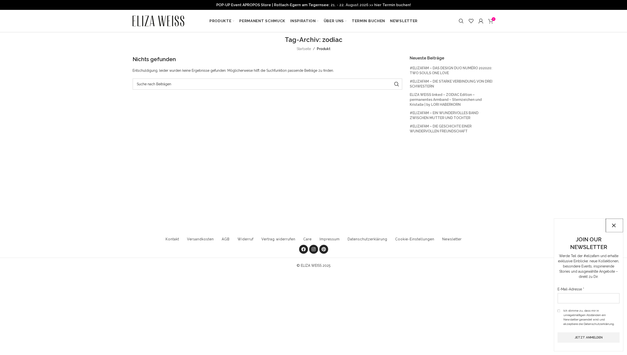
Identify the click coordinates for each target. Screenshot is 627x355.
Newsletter (452, 239)
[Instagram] (313, 249)
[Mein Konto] (481, 21)
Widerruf (245, 239)
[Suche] (461, 21)
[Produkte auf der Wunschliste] (471, 21)
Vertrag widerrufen (278, 239)
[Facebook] (303, 249)
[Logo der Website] (158, 21)
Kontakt (172, 239)
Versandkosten (200, 239)
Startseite (304, 49)
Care (307, 239)
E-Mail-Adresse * (571, 289)
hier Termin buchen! (392, 5)
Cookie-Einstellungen (414, 239)
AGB (226, 239)
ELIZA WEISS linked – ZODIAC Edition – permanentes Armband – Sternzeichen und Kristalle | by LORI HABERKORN (446, 99)
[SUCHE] (396, 84)
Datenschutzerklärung (367, 239)
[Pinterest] (323, 249)
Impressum (330, 239)
